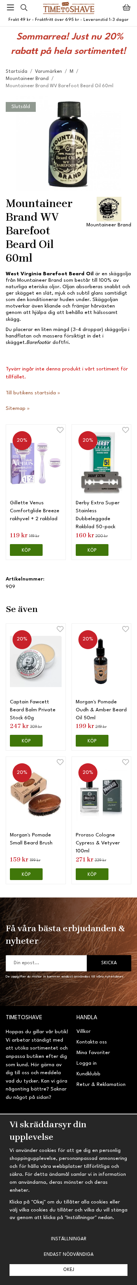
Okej (68, 1270)
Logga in (86, 1063)
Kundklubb (88, 1074)
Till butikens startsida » (33, 393)
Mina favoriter (93, 1052)
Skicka (109, 963)
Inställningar (68, 1239)
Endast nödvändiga (69, 1254)
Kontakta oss (91, 1042)
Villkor (83, 1031)
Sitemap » (18, 408)
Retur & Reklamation (101, 1084)
